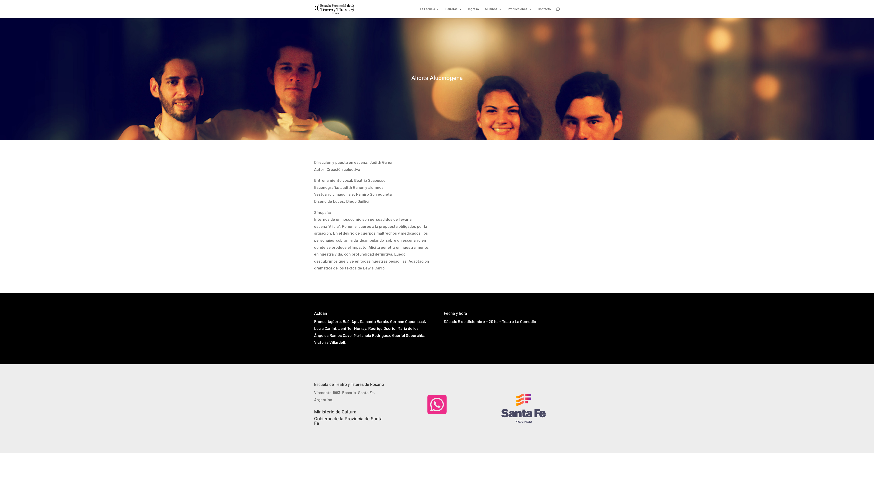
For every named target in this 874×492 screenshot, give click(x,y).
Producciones (517, 9)
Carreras (451, 9)
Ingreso (473, 9)
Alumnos (491, 9)
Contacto (544, 9)
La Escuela (427, 9)
